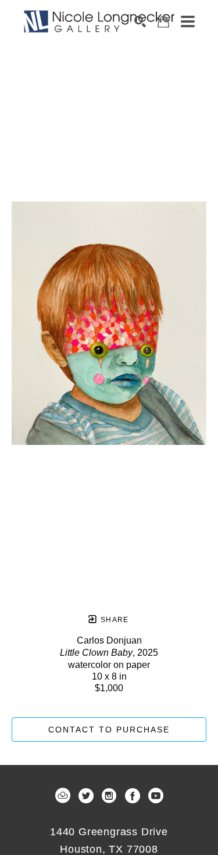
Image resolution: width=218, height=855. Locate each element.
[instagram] (109, 795)
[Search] (140, 21)
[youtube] (155, 795)
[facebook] (132, 795)
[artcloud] (62, 795)
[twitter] (86, 795)
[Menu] (188, 21)
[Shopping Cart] (163, 21)
